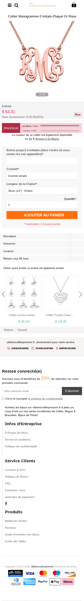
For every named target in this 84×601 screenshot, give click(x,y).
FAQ (7, 483)
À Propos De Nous (16, 432)
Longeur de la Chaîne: (22, 184)
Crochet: (13, 169)
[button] (3, 294)
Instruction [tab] (9, 243)
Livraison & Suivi (15, 469)
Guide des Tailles (15, 541)
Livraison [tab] (8, 251)
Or (30, 138)
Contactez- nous (15, 490)
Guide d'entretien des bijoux (22, 534)
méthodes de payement (19, 497)
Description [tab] (9, 236)
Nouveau (10, 527)
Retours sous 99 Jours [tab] (16, 258)
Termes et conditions (17, 439)
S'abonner (72, 391)
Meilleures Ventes (16, 520)
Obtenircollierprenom (42, 566)
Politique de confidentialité (21, 446)
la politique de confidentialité (45, 398)
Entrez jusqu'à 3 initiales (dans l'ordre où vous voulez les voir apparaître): (38, 152)
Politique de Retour (17, 476)
